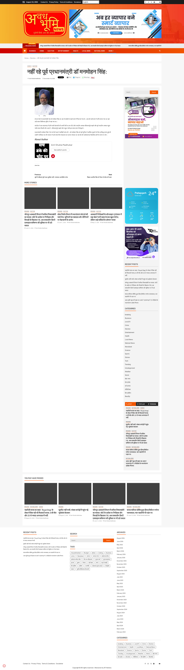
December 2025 (122, 561)
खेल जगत (127, 379)
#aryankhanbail (76, 553)
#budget (86, 553)
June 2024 (120, 619)
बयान (97, 562)
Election (51, 51)
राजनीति (87, 566)
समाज (72, 569)
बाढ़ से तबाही (104, 562)
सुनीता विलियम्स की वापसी (83, 569)
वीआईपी (107, 566)
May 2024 (120, 622)
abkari (94, 553)
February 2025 (121, 593)
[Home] (25, 51)
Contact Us (44, 2)
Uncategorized (130, 368)
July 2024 (120, 616)
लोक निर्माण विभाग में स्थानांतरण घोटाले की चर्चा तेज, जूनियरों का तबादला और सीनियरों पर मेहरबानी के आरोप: (73, 217)
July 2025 (120, 577)
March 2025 (120, 590)
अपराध (88, 556)
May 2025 (120, 583)
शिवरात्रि (127, 396)
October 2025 (121, 567)
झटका (72, 562)
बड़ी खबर (91, 562)
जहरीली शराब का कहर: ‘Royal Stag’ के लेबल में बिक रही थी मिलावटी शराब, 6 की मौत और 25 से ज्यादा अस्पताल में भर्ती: (141, 272)
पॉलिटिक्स (128, 389)
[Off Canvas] (24, 2)
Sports (127, 354)
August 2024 (121, 612)
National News (99, 51)
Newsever (98, 668)
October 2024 (121, 606)
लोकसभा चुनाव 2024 (97, 566)
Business (32, 51)
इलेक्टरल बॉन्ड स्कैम (76, 559)
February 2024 (121, 632)
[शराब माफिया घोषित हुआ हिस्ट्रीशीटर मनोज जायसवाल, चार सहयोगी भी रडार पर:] (143, 494)
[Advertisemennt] (115, 24)
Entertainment (63, 51)
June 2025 (120, 580)
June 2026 (120, 541)
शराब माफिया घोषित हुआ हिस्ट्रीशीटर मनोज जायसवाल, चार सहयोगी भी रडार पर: (124, 46)
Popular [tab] (142, 404)
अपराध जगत (96, 556)
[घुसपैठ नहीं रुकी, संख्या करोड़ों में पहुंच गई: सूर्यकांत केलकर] (75, 494)
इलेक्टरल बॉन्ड (105, 556)
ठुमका (78, 562)
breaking (26, 211)
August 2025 (121, 574)
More (111, 51)
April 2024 (120, 625)
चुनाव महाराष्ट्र (106, 559)
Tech (126, 361)
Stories (127, 357)
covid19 (29, 66)
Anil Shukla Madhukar (35, 78)
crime (73, 556)
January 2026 (121, 557)
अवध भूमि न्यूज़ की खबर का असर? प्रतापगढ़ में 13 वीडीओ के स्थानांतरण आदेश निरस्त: (137, 463)
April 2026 (120, 548)
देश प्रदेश (127, 382)
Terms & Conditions (66, 2)
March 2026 (120, 551)
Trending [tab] (153, 404)
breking (101, 553)
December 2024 (122, 599)
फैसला (84, 562)
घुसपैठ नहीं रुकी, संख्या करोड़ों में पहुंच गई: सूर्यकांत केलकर (141, 279)
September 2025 (122, 570)
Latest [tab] (129, 404)
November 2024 (122, 603)
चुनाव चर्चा (97, 559)
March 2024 (120, 629)
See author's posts (60, 150)
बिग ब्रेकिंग (128, 393)
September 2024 (122, 609)
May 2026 (120, 544)
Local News (86, 51)
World (127, 375)
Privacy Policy (53, 2)
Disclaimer (77, 2)
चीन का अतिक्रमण (88, 559)
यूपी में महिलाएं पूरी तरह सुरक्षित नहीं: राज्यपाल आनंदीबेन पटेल (51, 176)
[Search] (160, 51)
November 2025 (122, 564)
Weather (128, 372)
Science (127, 350)
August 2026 (121, 538)
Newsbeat (128, 347)
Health (75, 51)
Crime (42, 51)
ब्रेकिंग (80, 566)
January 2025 (121, 596)
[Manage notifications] (4, 665)
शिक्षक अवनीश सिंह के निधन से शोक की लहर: (99, 176)
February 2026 (121, 554)
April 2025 (120, 586)
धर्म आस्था (128, 386)
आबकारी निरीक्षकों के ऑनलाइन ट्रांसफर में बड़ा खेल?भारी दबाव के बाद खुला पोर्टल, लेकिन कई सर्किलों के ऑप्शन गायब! (106, 217)
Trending (128, 364)
